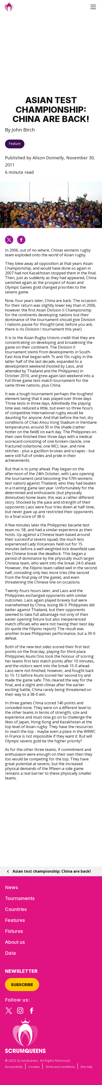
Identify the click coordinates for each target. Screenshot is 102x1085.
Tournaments (20, 898)
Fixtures (14, 931)
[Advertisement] (51, 54)
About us (15, 942)
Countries (16, 909)
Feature (15, 143)
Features (15, 920)
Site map (86, 1067)
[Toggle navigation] (93, 6)
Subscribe (22, 984)
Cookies (34, 1067)
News (11, 887)
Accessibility (14, 1067)
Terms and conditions (60, 1067)
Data (10, 953)
